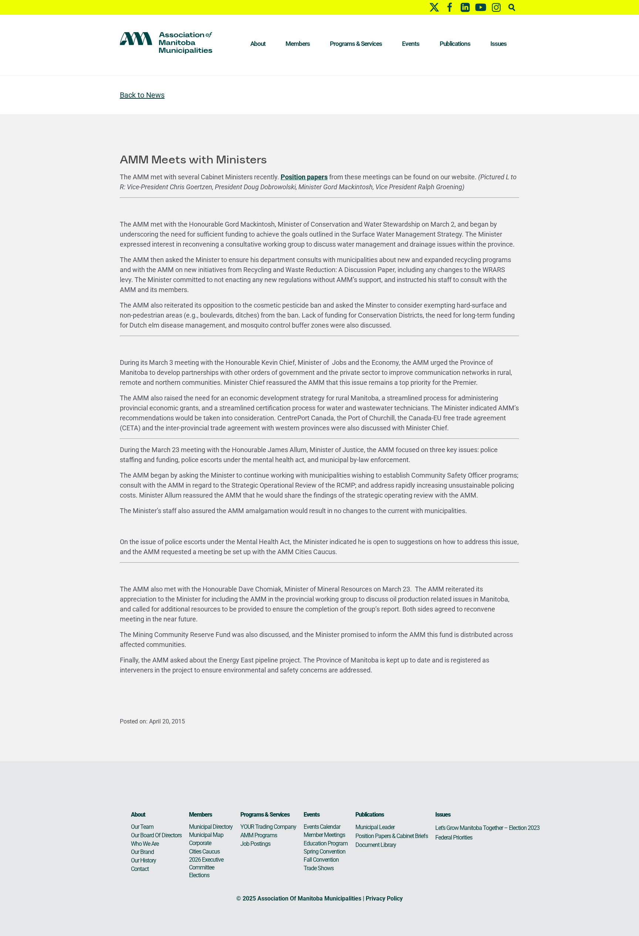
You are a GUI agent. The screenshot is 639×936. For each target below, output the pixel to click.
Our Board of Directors (156, 835)
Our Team (142, 826)
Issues (498, 43)
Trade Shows (319, 868)
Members (297, 43)
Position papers (304, 177)
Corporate (200, 843)
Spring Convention (324, 851)
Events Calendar (322, 826)
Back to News (142, 95)
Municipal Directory (211, 826)
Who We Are (145, 843)
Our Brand (142, 851)
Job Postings (255, 843)
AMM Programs (258, 835)
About (258, 43)
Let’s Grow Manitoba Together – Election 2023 (487, 827)
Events (410, 43)
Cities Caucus (204, 851)
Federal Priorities (453, 837)
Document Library (375, 844)
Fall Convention (321, 859)
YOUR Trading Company (268, 826)
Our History (143, 860)
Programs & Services (356, 43)
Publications (455, 43)
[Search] (511, 7)
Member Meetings (324, 834)
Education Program (326, 843)
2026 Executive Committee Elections (206, 867)
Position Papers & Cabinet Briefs (391, 836)
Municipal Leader (375, 827)
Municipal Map (206, 834)
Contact (140, 868)
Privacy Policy (384, 898)
